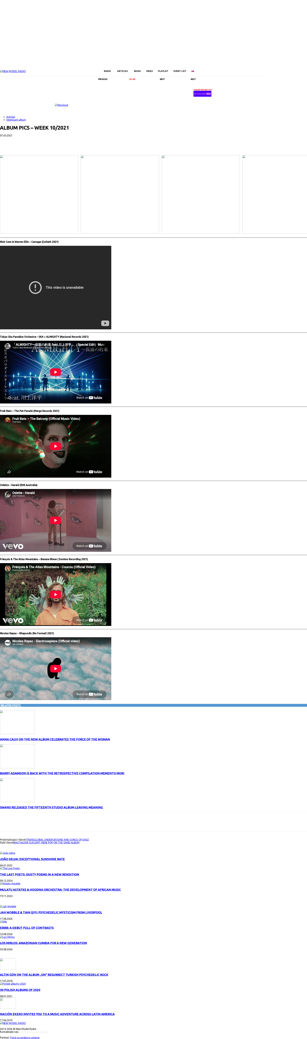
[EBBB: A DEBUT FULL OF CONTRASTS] (3, 921)
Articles (10, 116)
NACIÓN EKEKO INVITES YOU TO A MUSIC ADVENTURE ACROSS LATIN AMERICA (57, 1014)
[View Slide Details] (61, 105)
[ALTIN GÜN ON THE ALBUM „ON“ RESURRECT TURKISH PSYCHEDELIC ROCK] (8, 968)
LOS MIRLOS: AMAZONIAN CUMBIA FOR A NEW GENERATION (43, 943)
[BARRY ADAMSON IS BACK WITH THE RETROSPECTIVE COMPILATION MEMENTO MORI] (17, 767)
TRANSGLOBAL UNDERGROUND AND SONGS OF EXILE (57, 839)
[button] (261, 71)
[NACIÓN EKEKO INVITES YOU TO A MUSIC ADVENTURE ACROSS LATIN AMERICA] (8, 1007)
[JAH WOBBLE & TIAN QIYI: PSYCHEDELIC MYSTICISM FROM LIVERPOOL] (8, 906)
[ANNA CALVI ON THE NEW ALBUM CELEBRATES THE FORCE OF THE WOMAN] (17, 733)
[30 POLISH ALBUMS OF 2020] (13, 983)
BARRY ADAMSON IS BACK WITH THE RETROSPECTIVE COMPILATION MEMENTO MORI (62, 773)
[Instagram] (272, 69)
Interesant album (16, 119)
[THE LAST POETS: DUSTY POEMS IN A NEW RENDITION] (10, 868)
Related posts (11, 705)
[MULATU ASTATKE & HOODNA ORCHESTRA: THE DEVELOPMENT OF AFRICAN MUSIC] (10, 883)
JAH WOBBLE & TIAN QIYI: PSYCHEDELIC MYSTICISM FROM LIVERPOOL (51, 912)
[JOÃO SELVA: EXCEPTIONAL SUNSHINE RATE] (7, 853)
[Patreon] (283, 69)
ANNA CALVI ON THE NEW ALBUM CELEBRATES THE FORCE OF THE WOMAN (55, 739)
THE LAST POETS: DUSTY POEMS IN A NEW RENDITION (39, 874)
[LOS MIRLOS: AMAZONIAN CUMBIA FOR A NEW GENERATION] (7, 937)
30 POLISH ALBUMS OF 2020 (20, 990)
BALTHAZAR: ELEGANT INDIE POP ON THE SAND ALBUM (46, 842)
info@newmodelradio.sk (34, 1031)
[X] (294, 69)
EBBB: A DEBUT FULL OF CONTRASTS (27, 927)
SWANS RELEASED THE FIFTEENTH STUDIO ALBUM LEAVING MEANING (51, 807)
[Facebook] (267, 69)
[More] (82, 146)
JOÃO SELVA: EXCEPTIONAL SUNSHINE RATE (32, 859)
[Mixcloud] (305, 69)
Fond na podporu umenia (24, 1037)
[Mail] (278, 69)
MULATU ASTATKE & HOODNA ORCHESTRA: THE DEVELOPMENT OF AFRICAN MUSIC (60, 889)
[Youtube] (300, 69)
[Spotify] (289, 69)
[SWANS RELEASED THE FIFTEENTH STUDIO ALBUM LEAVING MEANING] (17, 801)
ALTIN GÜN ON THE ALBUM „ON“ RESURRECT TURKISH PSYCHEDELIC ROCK (54, 974)
